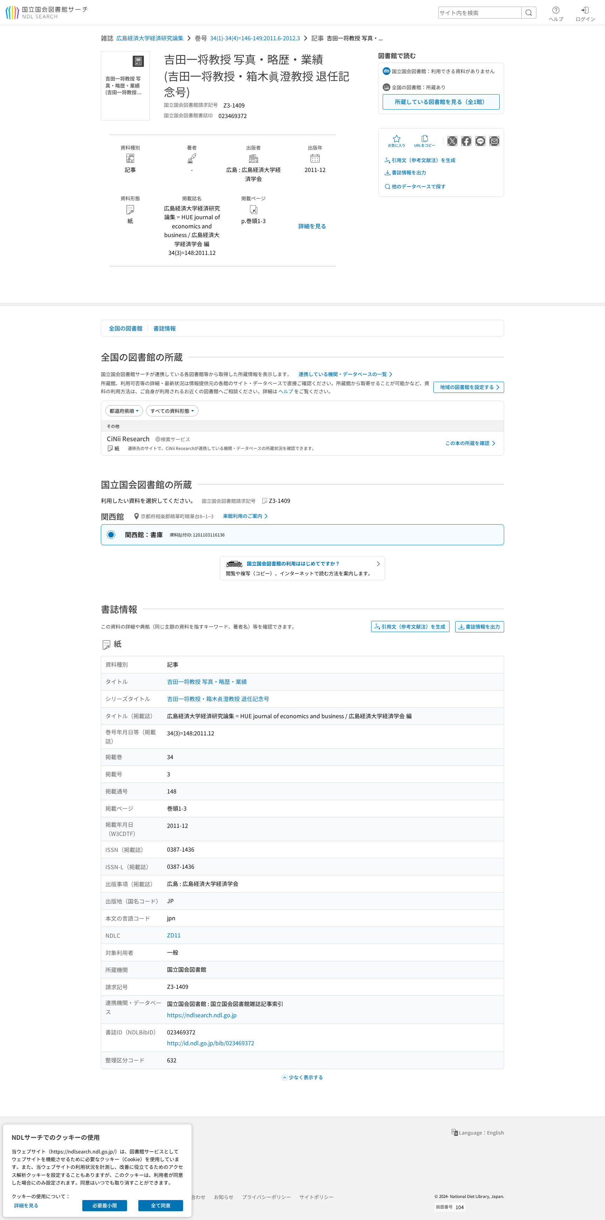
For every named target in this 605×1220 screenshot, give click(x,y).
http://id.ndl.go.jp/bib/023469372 (210, 1043)
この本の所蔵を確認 (467, 442)
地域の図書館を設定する (467, 386)
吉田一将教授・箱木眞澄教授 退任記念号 (218, 698)
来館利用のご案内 (242, 515)
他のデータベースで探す (419, 186)
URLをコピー (424, 145)
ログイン (585, 18)
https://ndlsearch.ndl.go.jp (202, 1015)
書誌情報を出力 (409, 172)
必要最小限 (104, 1205)
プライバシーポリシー (266, 1196)
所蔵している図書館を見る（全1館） (441, 101)
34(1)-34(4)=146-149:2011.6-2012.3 (255, 38)
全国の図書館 (125, 328)
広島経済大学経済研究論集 (149, 38)
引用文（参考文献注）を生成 (424, 160)
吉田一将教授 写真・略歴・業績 (207, 681)
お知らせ (224, 1196)
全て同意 (161, 1205)
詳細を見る (312, 226)
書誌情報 (164, 328)
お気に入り (396, 145)
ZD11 (174, 935)
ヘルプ (556, 18)
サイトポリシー (316, 1196)
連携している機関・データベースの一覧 (343, 373)
